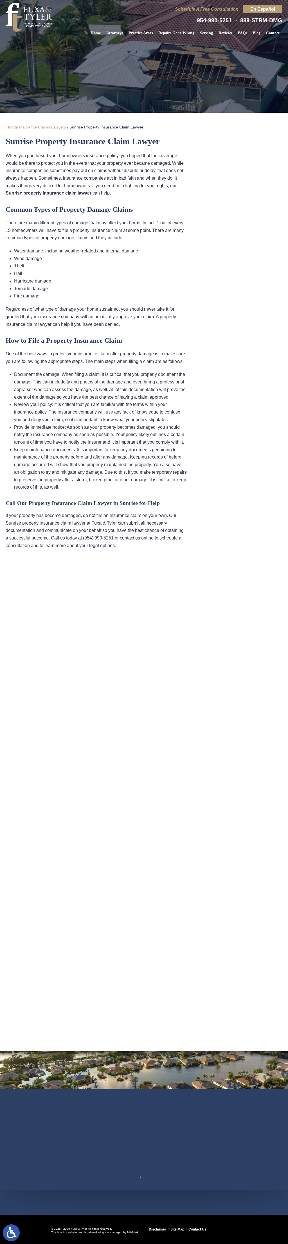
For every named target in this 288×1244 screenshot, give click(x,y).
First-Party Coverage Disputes (240, 174)
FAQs (242, 33)
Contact (273, 33)
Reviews (225, 33)
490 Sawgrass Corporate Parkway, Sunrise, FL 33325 (144, 1202)
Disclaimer (157, 1229)
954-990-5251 (214, 20)
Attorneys (114, 33)
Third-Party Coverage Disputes (240, 198)
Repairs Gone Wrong (176, 33)
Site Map (177, 1229)
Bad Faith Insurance (240, 240)
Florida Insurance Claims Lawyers (36, 127)
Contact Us (197, 1229)
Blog (256, 33)
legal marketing (94, 1232)
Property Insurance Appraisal (240, 278)
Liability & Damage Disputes (240, 221)
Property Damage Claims (240, 258)
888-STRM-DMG (261, 20)
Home (96, 33)
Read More (229, 421)
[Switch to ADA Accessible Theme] (11, 1232)
